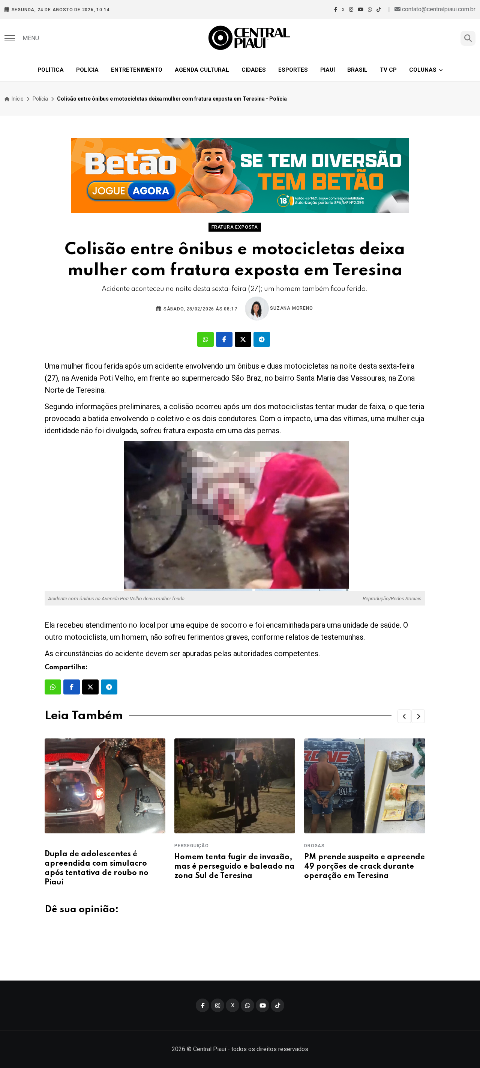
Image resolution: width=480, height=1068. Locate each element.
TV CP (388, 69)
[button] (404, 716)
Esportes (293, 69)
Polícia (87, 69)
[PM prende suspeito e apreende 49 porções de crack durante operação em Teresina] (364, 785)
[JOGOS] (240, 175)
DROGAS (314, 845)
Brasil (357, 69)
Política (51, 69)
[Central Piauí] (250, 38)
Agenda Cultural (202, 69)
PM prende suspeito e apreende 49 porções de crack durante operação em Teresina (364, 867)
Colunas (422, 69)
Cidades (254, 69)
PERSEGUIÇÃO (191, 845)
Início (17, 99)
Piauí (327, 69)
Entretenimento (136, 69)
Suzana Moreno (291, 308)
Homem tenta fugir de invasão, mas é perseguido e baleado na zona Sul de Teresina (234, 867)
